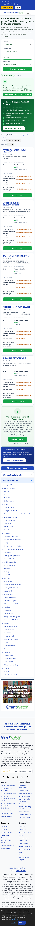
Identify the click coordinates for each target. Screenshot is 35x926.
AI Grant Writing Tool (25, 814)
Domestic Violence (10, 530)
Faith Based (7, 552)
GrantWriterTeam (6, 832)
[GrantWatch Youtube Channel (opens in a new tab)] (18, 777)
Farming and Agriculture (12, 556)
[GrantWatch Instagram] (14, 4)
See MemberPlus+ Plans (13, 128)
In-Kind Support (9, 575)
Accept (21, 923)
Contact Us (22, 829)
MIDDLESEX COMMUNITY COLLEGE (16, 307)
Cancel (13, 923)
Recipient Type (7, 48)
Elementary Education (11, 536)
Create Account (7, 8)
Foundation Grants (7, 814)
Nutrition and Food (10, 597)
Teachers (7, 649)
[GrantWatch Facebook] (2, 4)
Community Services (10, 517)
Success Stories (6, 838)
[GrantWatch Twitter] (5, 4)
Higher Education (9, 565)
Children (6, 504)
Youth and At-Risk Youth (11, 675)
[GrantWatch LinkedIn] (8, 4)
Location (5, 41)
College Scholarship (10, 511)
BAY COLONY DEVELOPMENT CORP (16, 256)
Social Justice (8, 633)
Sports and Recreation (11, 639)
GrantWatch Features (25, 832)
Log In (18, 8)
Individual (7, 578)
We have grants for (10, 480)
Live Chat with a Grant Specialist (19, 468)
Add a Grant (5, 835)
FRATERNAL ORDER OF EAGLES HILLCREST (14, 151)
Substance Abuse (9, 646)
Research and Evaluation (12, 620)
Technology (7, 652)
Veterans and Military (11, 665)
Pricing (21, 835)
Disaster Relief (8, 527)
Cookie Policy (16, 919)
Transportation (8, 655)
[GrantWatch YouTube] (11, 4)
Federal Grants (6, 811)
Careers (21, 855)
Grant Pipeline (23, 804)
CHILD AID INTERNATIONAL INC (15, 358)
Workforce (7, 671)
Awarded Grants (6, 816)
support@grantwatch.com (17, 868)
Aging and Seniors (10, 485)
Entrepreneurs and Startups (13, 546)
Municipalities (8, 594)
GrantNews (4, 826)
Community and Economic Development (17, 514)
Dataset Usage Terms (25, 846)
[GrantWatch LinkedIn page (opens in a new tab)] (13, 777)
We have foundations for (12, 475)
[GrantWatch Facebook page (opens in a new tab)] (3, 777)
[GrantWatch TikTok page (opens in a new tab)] (27, 777)
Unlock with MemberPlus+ (24, 176)
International (8, 581)
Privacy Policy (23, 841)
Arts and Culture (9, 488)
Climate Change (9, 507)
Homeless (7, 568)
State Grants (5, 808)
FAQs (20, 852)
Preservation (8, 610)
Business (7, 498)
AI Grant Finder (24, 790)
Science (6, 623)
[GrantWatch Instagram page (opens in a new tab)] (22, 777)
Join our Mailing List (7, 845)
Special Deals (5, 848)
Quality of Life (8, 613)
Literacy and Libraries (11, 588)
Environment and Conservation (14, 549)
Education (7, 533)
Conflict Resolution (10, 520)
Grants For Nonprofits (8, 786)
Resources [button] (5, 823)
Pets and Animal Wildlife (12, 604)
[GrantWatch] (14, 13)
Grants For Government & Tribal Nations (8, 798)
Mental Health (8, 591)
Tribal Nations (8, 662)
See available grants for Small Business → (18, 94)
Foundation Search (25, 796)
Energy (6, 543)
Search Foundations (18, 69)
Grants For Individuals (8, 793)
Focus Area (6, 55)
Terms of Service (24, 838)
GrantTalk (4, 829)
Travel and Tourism (10, 658)
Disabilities (7, 523)
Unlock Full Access (17, 439)
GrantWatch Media (25, 849)
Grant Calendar (24, 811)
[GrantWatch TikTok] (17, 4)
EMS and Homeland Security (13, 539)
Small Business (9, 629)
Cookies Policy (23, 843)
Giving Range (6, 61)
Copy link (19, 75)
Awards (6, 491)
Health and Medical (10, 562)
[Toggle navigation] (28, 13)
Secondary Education (11, 626)
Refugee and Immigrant (12, 617)
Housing (6, 572)
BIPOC (6, 494)
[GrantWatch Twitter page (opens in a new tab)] (8, 777)
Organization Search (25, 793)
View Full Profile (16, 195)
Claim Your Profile (24, 817)
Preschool (7, 607)
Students (7, 642)
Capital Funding (9, 501)
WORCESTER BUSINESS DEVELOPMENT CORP (11, 204)
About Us (22, 826)
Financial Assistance (10, 559)
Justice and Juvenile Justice (12, 584)
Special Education (9, 636)
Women (6, 668)
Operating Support (10, 601)
